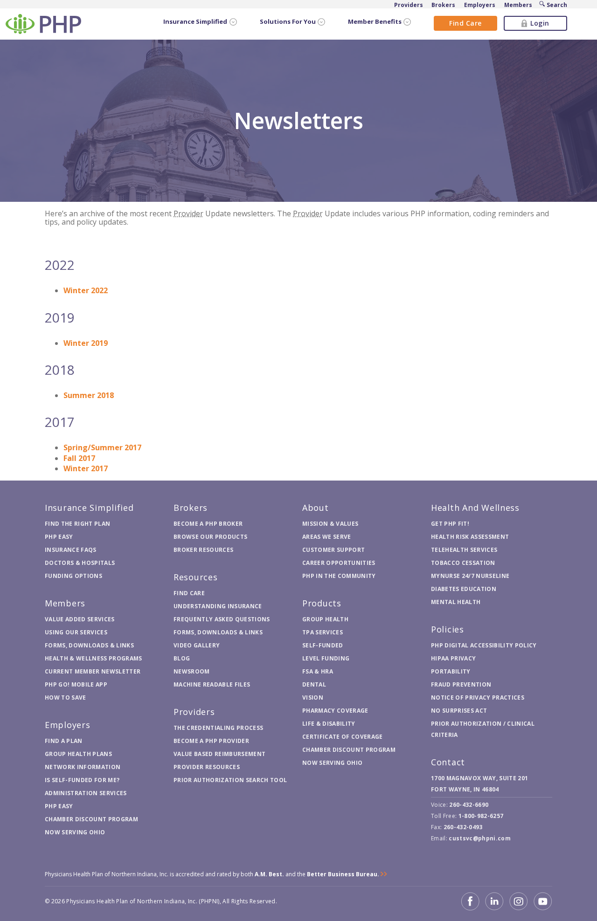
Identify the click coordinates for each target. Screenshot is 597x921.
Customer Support (333, 550)
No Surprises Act (459, 711)
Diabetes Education (463, 589)
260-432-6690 (468, 805)
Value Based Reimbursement (219, 754)
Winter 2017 (85, 468)
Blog (182, 658)
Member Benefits (375, 22)
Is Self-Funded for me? (82, 780)
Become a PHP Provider (211, 741)
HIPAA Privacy (453, 658)
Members (65, 603)
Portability (451, 671)
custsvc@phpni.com (480, 838)
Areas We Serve (326, 537)
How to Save (65, 697)
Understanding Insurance (218, 606)
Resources (196, 577)
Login (539, 23)
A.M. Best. (269, 874)
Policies (447, 629)
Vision (312, 697)
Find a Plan (64, 741)
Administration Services (86, 793)
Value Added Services (80, 619)
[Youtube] (543, 901)
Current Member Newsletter (92, 671)
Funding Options (73, 576)
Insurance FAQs (71, 550)
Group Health (325, 619)
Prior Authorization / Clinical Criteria (483, 729)
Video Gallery (197, 645)
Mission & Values (330, 524)
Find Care (465, 23)
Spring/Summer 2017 (102, 447)
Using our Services (76, 632)
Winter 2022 (85, 290)
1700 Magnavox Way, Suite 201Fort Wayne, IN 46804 (479, 783)
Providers (194, 711)
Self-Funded (322, 645)
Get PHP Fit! (450, 524)
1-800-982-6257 (481, 816)
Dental (314, 684)
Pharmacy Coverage (335, 711)
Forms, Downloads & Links (89, 645)
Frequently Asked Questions (222, 619)
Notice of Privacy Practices (477, 697)
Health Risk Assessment (470, 537)
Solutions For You (288, 22)
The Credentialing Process (218, 728)
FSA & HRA (317, 671)
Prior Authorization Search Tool (230, 780)
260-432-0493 (463, 827)
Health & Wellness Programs (93, 658)
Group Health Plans (78, 754)
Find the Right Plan (77, 524)
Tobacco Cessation (463, 563)
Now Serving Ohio (75, 832)
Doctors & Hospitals (80, 563)
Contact (448, 762)
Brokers (191, 507)
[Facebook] (470, 901)
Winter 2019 (85, 343)
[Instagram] (518, 901)
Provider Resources (207, 767)
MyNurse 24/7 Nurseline (470, 576)
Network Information (82, 767)
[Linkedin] (494, 901)
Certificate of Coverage (342, 737)
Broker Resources (203, 550)
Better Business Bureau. (343, 874)
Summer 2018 (88, 395)
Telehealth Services (464, 550)
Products (321, 603)
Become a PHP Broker (208, 524)
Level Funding (325, 658)
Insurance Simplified (195, 22)
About (315, 507)
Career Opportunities (338, 563)
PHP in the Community (339, 576)
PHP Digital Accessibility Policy (484, 645)
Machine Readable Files (212, 684)
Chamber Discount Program (91, 819)
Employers (67, 724)
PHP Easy (59, 537)
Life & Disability (328, 724)
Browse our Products (210, 537)
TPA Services (322, 632)
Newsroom (192, 671)
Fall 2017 (79, 458)
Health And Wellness (475, 507)
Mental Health (455, 602)
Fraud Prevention (461, 684)
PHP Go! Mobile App (76, 684)
